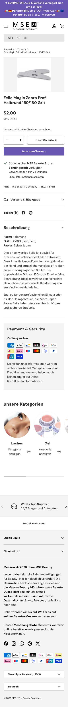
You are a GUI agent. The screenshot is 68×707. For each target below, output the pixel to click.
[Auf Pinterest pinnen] (30, 212)
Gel (47, 443)
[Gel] (47, 425)
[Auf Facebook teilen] (23, 212)
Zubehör (21, 49)
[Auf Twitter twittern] (16, 212)
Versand (8, 129)
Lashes (17, 443)
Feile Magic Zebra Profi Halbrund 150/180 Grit (27, 52)
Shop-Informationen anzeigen (26, 176)
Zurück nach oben (34, 523)
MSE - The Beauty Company (20, 186)
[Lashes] (17, 425)
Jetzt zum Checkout (34, 151)
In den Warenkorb (46, 140)
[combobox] (34, 38)
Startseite (9, 49)
